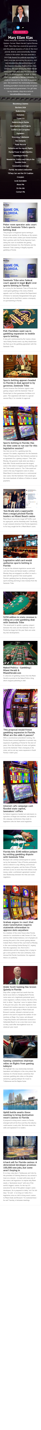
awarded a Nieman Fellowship (23, 77)
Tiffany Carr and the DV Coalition (20, 173)
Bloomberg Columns (20, 104)
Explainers (20, 133)
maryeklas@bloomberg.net (20, 94)
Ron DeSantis (20, 141)
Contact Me (20, 192)
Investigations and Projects (20, 126)
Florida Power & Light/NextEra (20, 152)
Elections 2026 (20, 107)
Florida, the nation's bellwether (20, 169)
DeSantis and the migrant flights (20, 148)
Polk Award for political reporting (21, 57)
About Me (20, 184)
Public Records (20, 144)
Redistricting (20, 111)
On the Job (20, 188)
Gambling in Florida (20, 155)
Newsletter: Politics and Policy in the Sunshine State (20, 161)
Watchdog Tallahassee (20, 137)
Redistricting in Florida (20, 122)
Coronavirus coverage (20, 166)
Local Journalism (20, 181)
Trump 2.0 (20, 118)
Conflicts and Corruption (20, 129)
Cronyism (20, 177)
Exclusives (20, 115)
